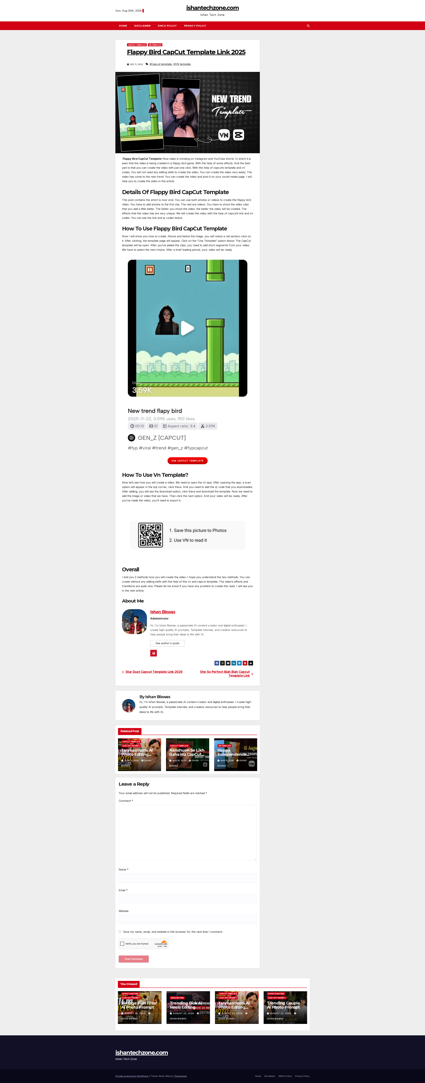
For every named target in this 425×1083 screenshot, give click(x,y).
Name (123, 869)
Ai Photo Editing (130, 994)
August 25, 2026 (184, 1013)
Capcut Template (137, 45)
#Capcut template (161, 64)
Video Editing (177, 998)
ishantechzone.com (212, 7)
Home (123, 25)
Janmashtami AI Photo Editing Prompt (137, 754)
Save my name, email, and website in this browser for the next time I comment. (173, 931)
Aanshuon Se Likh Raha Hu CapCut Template (186, 754)
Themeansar (180, 1076)
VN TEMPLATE (155, 45)
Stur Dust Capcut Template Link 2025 (154, 672)
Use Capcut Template (187, 460)
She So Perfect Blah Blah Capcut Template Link (225, 674)
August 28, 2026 (135, 1013)
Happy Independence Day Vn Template (234, 754)
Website (123, 911)
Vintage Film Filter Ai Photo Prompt (139, 1005)
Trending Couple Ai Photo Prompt (283, 1005)
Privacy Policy (195, 25)
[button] (308, 25)
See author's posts (167, 643)
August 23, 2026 (232, 1013)
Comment (126, 800)
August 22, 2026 (281, 1013)
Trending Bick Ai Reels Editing (186, 1005)
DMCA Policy (167, 25)
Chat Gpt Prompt (131, 746)
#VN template (182, 64)
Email (123, 890)
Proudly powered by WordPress (132, 1076)
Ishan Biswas (162, 611)
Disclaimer (142, 25)
